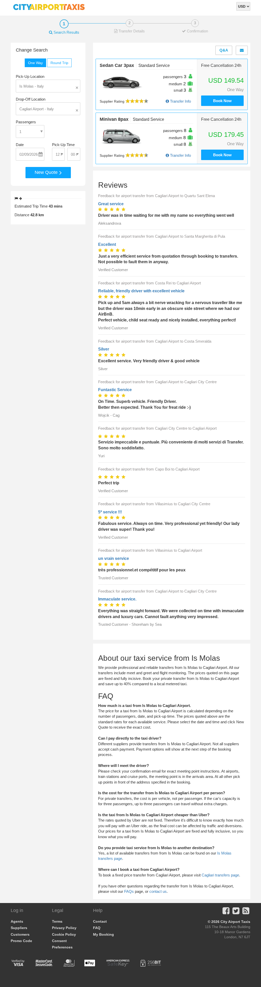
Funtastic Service (115, 390)
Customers (20, 934)
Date (20, 144)
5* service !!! (110, 512)
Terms (57, 921)
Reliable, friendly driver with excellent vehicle (141, 291)
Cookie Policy (64, 934)
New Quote (47, 172)
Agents (17, 921)
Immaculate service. (117, 599)
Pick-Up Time (63, 144)
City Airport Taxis (235, 922)
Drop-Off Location (30, 99)
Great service (111, 204)
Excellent (107, 244)
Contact (100, 921)
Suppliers (19, 928)
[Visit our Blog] (245, 912)
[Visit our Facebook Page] (226, 912)
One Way (35, 63)
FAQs (129, 891)
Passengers (26, 122)
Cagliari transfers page (220, 875)
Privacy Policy (64, 928)
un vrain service (113, 558)
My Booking (103, 934)
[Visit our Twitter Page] (235, 912)
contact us (158, 891)
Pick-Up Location (30, 76)
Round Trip (59, 63)
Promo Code (21, 941)
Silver (103, 349)
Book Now (222, 101)
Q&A (223, 50)
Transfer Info (180, 101)
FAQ (96, 928)
